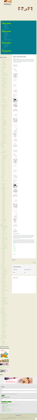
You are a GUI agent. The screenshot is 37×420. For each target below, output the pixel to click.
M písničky (3, 257)
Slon (24, 272)
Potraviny (3, 295)
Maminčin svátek (4, 93)
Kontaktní (3, 160)
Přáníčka (3, 326)
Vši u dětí (5, 407)
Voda (2, 69)
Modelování (3, 322)
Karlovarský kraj (4, 270)
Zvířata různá (3, 139)
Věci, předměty (4, 244)
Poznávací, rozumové (4, 285)
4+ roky (3, 148)
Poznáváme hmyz (4, 67)
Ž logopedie (3, 217)
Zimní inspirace (4, 333)
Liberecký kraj (3, 272)
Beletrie (3, 179)
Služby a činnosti (4, 344)
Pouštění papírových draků (5, 74)
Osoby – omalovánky (4, 237)
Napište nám (5, 36)
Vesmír (3, 305)
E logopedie (3, 197)
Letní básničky (3, 115)
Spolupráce (3, 173)
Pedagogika (3, 184)
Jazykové (3, 284)
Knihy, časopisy (3, 176)
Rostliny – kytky (4, 100)
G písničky (3, 252)
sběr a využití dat (27, 417)
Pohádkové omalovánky (5, 239)
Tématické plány (3, 311)
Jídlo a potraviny (4, 110)
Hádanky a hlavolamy (4, 180)
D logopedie (3, 196)
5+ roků (3, 149)
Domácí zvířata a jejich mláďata (5, 59)
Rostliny (3, 240)
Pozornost (3, 166)
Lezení (3, 161)
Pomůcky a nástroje (4, 294)
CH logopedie (3, 195)
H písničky (3, 253)
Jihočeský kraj (3, 268)
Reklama (3, 41)
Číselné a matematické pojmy (5, 290)
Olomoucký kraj (4, 274)
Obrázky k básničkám (3, 225)
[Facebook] (16, 415)
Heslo (1, 390)
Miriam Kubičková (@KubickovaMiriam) (6, 405)
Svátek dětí (3, 68)
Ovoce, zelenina (4, 119)
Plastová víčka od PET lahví (7, 408)
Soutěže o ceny (3, 308)
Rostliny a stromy (4, 300)
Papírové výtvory (4, 323)
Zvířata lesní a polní (4, 137)
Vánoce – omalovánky (4, 243)
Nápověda (3, 49)
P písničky (3, 260)
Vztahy (3, 306)
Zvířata (3, 334)
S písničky (3, 261)
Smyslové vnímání (4, 301)
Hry (2, 181)
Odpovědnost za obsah (6, 28)
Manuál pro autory (6, 52)
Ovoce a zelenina (4, 73)
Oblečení (3, 235)
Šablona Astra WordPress (13, 418)
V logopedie (3, 216)
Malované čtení (4, 266)
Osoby (3, 118)
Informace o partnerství (6, 44)
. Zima (1, 77)
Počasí (3, 97)
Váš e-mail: (2, 398)
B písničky (3, 249)
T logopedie (3, 214)
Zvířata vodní (3, 141)
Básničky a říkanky (3, 105)
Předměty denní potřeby (5, 297)
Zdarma (3, 345)
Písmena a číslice (4, 120)
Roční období (3, 299)
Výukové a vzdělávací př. (4, 335)
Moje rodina (3, 94)
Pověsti (2, 267)
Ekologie (3, 282)
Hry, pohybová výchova (3, 152)
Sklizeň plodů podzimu (4, 75)
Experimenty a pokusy (3, 142)
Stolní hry (3, 174)
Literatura (3, 182)
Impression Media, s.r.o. (17, 417)
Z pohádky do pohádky (4, 104)
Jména (3, 111)
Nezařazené (2, 224)
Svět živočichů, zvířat (4, 302)
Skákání (3, 169)
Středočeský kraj (4, 277)
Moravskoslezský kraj (4, 273)
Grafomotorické (4, 283)
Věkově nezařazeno (4, 151)
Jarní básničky (3, 109)
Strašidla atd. (3, 327)
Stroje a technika (4, 241)
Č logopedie (3, 192)
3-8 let (3, 177)
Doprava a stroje (4, 107)
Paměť (3, 163)
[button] (4, 22)
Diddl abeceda (15, 269)
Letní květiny (3, 66)
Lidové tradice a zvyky (3, 187)
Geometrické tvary (4, 108)
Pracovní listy (3, 186)
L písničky (3, 256)
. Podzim (2, 71)
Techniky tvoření (4, 329)
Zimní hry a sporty (4, 83)
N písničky (3, 258)
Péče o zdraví (3, 292)
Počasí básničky (4, 121)
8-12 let (3, 178)
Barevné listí (3, 72)
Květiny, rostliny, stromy (5, 113)
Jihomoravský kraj (4, 269)
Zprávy (2, 339)
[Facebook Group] (17, 415)
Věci (2, 103)
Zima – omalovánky (4, 246)
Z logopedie (3, 218)
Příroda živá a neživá (4, 298)
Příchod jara (3, 61)
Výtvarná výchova (3, 312)
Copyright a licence (6, 26)
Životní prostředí (4, 307)
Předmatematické (4, 286)
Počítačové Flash (4, 164)
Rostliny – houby (4, 99)
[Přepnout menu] (6, 23)
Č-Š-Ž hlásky (3, 194)
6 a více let (3, 150)
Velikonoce (3, 332)
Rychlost (3, 167)
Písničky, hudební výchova (4, 248)
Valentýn (3, 242)
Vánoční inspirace (4, 331)
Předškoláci (7, 4)
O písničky (3, 259)
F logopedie (3, 198)
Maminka (3, 117)
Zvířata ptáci (3, 138)
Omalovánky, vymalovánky (4, 226)
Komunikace (3, 159)
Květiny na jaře (4, 60)
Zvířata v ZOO (3, 70)
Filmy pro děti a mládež (3, 143)
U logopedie (3, 215)
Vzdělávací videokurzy (3, 338)
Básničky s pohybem (4, 106)
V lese (3, 76)
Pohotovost (3, 165)
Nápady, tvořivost (4, 183)
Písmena (3, 96)
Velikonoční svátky (4, 64)
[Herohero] (20, 415)
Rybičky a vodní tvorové (27, 269)
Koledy (3, 112)
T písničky (3, 262)
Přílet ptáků (3, 62)
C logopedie (3, 191)
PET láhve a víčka (4, 324)
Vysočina (3, 279)
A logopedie (3, 189)
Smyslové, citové (4, 287)
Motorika (3, 162)
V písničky (3, 263)
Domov (3, 291)
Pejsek (14, 272)
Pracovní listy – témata (3, 289)
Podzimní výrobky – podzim (5, 325)
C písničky (3, 250)
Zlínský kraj (3, 280)
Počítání (3, 98)
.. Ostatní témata (3, 85)
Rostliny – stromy (4, 101)
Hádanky (2, 144)
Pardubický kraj (4, 275)
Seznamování (3, 168)
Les (2, 114)
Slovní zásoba (3, 170)
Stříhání (3, 328)
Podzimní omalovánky (4, 238)
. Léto (1, 65)
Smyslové (3, 172)
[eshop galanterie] (4, 365)
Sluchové (3, 171)
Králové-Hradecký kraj (4, 271)
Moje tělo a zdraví (4, 95)
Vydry (11, 405)
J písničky (3, 254)
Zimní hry (3, 175)
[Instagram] (19, 415)
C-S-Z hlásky (3, 193)
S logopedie (3, 213)
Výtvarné (3, 288)
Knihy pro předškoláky (6, 34)
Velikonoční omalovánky (5, 245)
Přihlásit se (3, 395)
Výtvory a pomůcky (4, 337)
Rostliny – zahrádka (4, 102)
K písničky (3, 255)
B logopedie (3, 190)
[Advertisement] (18, 15)
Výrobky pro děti (4, 336)
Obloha (3, 236)
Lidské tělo (3, 116)
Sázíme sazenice (4, 63)
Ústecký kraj (3, 278)
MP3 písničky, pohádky (3, 219)
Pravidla (3, 296)
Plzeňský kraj (3, 276)
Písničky (3, 185)
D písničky (3, 251)
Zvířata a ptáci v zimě (4, 84)
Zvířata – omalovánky (4, 247)
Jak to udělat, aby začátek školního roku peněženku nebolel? (10, 404)
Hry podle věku (3, 145)
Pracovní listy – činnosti (3, 281)
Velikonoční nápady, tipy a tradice (8, 411)
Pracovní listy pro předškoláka (7, 410)
